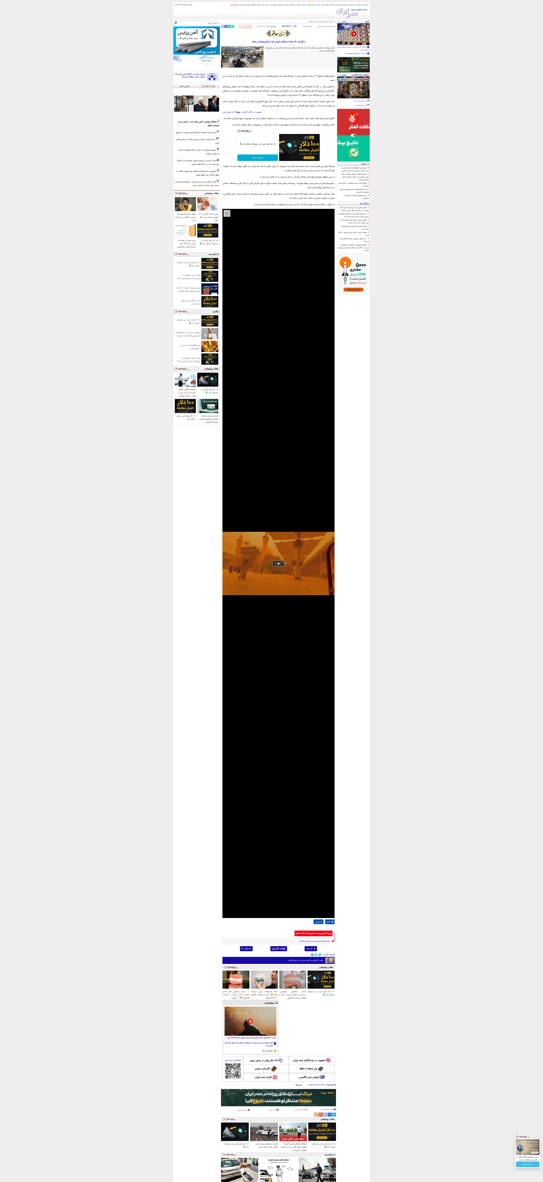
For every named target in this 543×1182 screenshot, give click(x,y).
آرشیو (351, 5)
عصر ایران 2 (242, 5)
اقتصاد (298, 5)
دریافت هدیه (528, 1164)
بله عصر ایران (227, 112)
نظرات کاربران (279, 949)
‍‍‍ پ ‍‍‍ (293, 26)
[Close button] (538, 1137)
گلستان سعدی (262, 1069)
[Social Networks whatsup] (319, 954)
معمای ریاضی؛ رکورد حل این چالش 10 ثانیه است (353, 234)
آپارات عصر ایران (263, 1077)
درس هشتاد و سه (361, 101)
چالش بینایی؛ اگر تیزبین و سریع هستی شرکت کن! (355, 227)
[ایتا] (316, 1115)
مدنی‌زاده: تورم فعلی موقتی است (355, 53)
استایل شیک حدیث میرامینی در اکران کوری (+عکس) (353, 184)
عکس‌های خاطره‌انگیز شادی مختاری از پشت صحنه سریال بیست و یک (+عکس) (355, 169)
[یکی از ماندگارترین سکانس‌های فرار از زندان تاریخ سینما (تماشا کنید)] (250, 1021)
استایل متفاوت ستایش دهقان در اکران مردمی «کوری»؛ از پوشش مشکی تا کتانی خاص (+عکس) (355, 177)
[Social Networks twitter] (316, 954)
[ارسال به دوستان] (285, 26)
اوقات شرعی (325, 5)
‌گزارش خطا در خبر (245, 27)
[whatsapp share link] (232, 26)
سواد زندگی (310, 5)
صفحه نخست (332, 26)
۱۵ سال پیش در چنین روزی (263, 1060)
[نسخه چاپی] (283, 26)
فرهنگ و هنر (273, 5)
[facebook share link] (225, 26)
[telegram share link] (229, 26)
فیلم (248, 5)
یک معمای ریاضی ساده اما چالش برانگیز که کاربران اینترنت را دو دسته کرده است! (353, 215)
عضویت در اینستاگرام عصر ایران (309, 1060)
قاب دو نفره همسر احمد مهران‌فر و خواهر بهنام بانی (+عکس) (354, 190)
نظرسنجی (339, 5)
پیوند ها (317, 5)
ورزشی (287, 5)
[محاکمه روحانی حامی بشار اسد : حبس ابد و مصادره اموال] (196, 104)
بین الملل (281, 5)
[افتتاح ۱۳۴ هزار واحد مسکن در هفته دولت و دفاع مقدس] (353, 34)
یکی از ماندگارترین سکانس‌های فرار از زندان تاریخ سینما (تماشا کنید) (251, 1037)
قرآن (258, 5)
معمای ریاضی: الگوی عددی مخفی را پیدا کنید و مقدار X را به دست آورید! (354, 221)
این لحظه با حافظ (308, 1069)
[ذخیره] (288, 26)
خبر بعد (309, 948)
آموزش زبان (234, 5)
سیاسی (303, 5)
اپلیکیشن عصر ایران (233, 1060)
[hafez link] (278, 33)
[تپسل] (238, 131)
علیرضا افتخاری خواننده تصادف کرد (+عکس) (356, 197)
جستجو (346, 5)
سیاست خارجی (322, 26)
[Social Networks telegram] (312, 954)
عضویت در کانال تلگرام (252, 112)
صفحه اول (365, 5)
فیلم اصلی (330, 929)
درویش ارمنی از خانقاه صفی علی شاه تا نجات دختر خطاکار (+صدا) (190, 75)
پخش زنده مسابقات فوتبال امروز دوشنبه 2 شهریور (195, 132)
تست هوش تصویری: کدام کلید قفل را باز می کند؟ (354, 240)
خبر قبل (247, 948)
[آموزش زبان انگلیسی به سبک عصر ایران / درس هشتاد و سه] (353, 87)
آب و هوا (332, 5)
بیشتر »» (342, 21)
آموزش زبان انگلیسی (309, 1077)
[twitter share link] (222, 26)
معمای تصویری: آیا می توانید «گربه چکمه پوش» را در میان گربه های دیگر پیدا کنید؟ (354, 209)
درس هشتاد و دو (361, 105)
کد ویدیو (318, 922)
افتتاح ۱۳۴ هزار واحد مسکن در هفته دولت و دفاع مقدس (353, 48)
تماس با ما (358, 5)
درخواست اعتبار (258, 157)
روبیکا (238, 112)
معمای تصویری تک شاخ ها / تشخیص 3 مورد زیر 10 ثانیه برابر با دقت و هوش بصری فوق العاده (353, 248)
